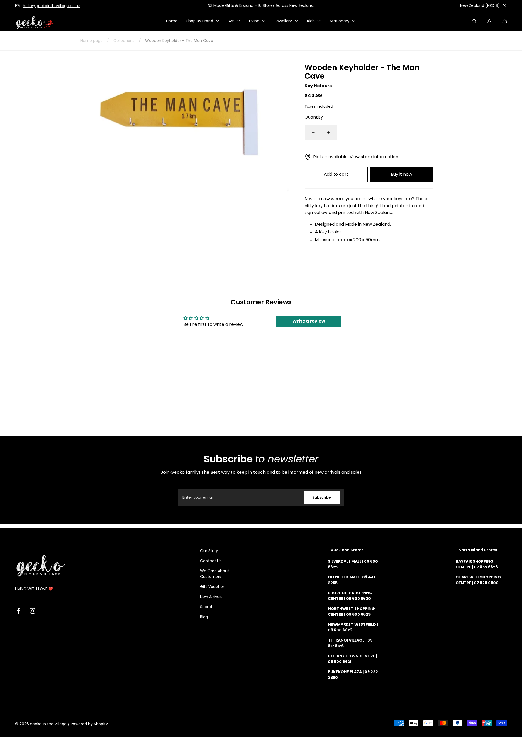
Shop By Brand (199, 21)
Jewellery (283, 21)
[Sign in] (489, 21)
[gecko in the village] (31, 21)
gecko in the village (48, 724)
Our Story (209, 550)
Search (206, 606)
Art (231, 21)
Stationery (339, 21)
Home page (91, 40)
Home (172, 21)
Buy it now (401, 174)
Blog (204, 617)
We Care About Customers (214, 573)
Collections (124, 40)
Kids (311, 21)
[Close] (504, 6)
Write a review (308, 321)
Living (254, 21)
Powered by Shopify (89, 724)
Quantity (313, 117)
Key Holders (318, 86)
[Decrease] (309, 132)
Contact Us (211, 560)
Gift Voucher (212, 586)
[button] (504, 21)
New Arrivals (211, 596)
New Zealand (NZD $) (480, 5)
